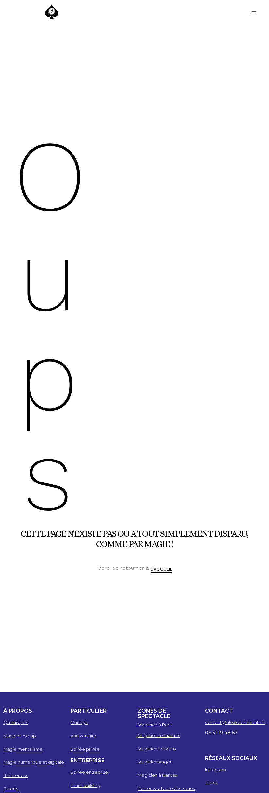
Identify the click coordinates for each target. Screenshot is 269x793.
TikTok (211, 782)
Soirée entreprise (89, 772)
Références (15, 775)
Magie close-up (19, 735)
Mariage (79, 722)
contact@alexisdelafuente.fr (235, 722)
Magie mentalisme (23, 749)
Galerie (11, 788)
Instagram (215, 769)
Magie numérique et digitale (33, 762)
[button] (254, 11)
